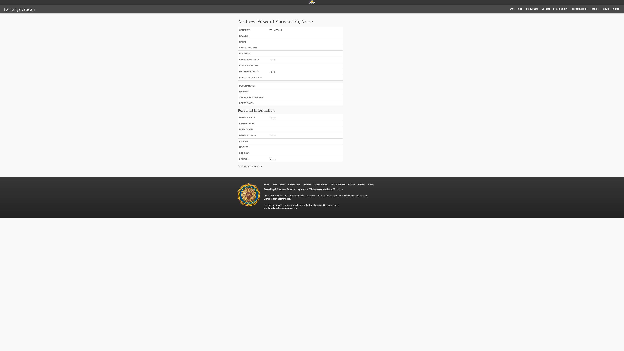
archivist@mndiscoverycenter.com (281, 208)
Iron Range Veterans (19, 9)
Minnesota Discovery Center (312, 2)
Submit (605, 9)
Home (266, 184)
